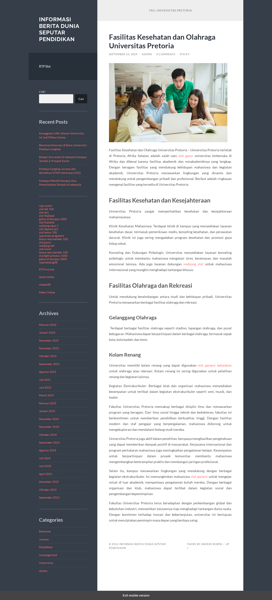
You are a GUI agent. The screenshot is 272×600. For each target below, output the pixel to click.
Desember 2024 (49, 419)
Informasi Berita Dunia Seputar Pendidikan (59, 29)
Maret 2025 (46, 395)
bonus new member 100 (53, 239)
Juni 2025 (45, 387)
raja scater (45, 205)
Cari (42, 91)
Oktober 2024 (48, 434)
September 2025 (49, 364)
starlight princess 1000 (53, 255)
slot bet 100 (46, 209)
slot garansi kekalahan (215, 365)
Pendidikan (46, 547)
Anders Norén (211, 544)
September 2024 (49, 442)
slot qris (44, 212)
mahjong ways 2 (48, 225)
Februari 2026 (47, 324)
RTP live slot (46, 269)
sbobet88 (45, 284)
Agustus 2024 (47, 450)
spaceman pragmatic (51, 235)
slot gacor (45, 242)
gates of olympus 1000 (53, 219)
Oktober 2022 (48, 489)
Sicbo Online (46, 277)
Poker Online (47, 292)
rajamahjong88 (48, 262)
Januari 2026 (47, 332)
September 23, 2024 (123, 54)
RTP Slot (45, 66)
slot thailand (46, 215)
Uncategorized (48, 555)
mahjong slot (47, 245)
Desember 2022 (49, 481)
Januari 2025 (47, 411)
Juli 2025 (45, 379)
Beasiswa (45, 531)
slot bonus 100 (48, 232)
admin (147, 54)
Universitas (46, 562)
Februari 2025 (47, 403)
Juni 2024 (45, 466)
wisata (43, 570)
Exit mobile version (136, 595)
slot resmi (45, 249)
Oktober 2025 (48, 356)
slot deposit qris (48, 229)
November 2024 (49, 426)
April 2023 (45, 474)
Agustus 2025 (47, 371)
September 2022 (49, 497)
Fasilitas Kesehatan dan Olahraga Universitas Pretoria (162, 41)
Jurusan (44, 539)
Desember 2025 (49, 340)
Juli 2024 (45, 458)
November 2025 (49, 348)
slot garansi (199, 476)
